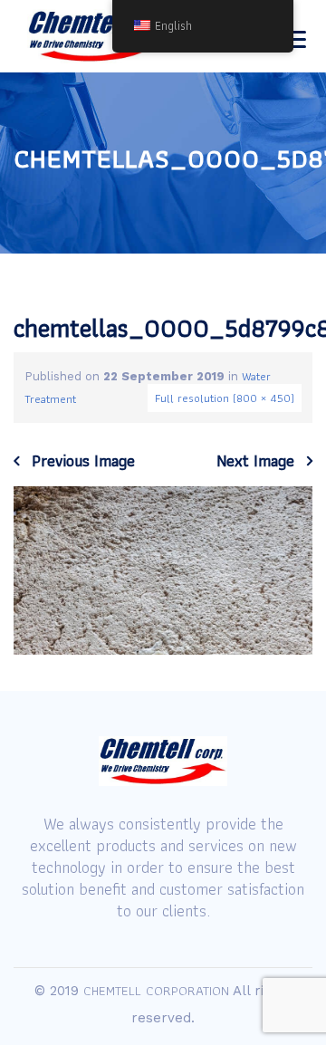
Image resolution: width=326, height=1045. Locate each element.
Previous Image (83, 461)
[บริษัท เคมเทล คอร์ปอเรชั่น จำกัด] (97, 36)
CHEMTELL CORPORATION (156, 991)
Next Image (255, 461)
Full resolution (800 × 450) (224, 397)
